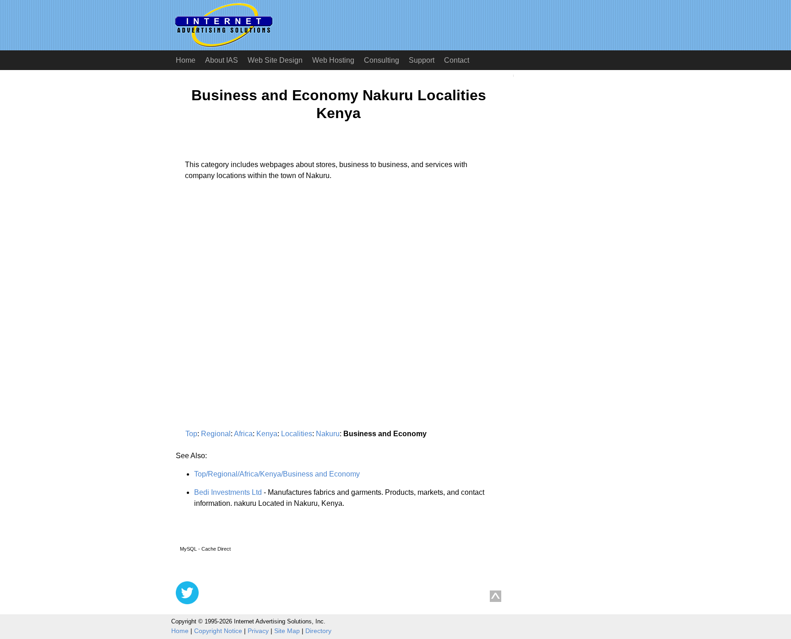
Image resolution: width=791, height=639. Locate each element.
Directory (318, 630)
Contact (456, 60)
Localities (296, 434)
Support (421, 60)
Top (191, 434)
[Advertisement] (253, 273)
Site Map (287, 630)
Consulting (381, 60)
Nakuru (328, 434)
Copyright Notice (218, 630)
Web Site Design (275, 60)
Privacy (258, 630)
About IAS (221, 60)
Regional (216, 434)
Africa (243, 434)
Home (185, 60)
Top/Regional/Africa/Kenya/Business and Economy (277, 474)
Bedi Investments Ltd (228, 492)
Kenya (266, 434)
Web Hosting (333, 60)
